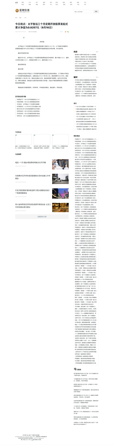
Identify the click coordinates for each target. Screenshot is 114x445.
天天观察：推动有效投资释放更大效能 (85, 360)
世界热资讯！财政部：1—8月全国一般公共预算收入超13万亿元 (91, 272)
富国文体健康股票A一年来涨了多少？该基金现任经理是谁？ (91, 111)
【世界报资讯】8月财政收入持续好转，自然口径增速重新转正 (91, 216)
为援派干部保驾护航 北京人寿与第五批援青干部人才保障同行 (91, 59)
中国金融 (43, 436)
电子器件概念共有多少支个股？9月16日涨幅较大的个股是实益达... (92, 286)
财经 (30, 4)
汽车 (85, 4)
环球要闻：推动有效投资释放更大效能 (85, 358)
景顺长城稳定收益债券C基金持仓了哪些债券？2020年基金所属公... (94, 109)
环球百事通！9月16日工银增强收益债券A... (29, 102)
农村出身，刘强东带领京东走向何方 (84, 304)
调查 (78, 2)
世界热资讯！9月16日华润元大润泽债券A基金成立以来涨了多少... (92, 150)
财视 (23, 4)
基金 (64, 2)
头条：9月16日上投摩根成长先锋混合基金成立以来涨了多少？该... (92, 157)
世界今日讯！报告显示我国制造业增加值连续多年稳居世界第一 (91, 184)
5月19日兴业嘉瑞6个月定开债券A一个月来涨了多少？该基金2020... (94, 106)
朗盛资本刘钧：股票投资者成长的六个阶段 (86, 70)
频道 (64, 4)
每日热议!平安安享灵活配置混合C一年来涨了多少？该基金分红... (92, 159)
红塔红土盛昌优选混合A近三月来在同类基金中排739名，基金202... (94, 114)
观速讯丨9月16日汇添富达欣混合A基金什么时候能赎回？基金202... (92, 182)
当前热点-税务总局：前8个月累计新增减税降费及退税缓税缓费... (92, 338)
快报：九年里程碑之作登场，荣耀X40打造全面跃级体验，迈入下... (92, 345)
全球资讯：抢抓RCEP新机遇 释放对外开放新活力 (87, 232)
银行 (51, 2)
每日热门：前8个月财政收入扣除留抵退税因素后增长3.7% (90, 234)
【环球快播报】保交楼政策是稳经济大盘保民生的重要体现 (90, 363)
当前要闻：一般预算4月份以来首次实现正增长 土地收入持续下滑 (92, 252)
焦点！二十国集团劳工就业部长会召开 (85, 247)
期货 (44, 4)
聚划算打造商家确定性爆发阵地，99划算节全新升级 (88, 263)
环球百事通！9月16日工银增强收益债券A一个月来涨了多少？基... (92, 141)
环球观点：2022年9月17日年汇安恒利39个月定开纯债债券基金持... (92, 161)
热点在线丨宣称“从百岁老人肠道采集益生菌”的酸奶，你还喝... (91, 311)
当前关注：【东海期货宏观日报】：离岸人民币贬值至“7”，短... (91, 236)
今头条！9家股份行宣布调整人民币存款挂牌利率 (87, 223)
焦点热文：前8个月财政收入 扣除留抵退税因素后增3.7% (89, 207)
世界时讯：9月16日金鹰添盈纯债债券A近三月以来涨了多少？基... (92, 155)
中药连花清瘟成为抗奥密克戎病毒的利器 (85, 68)
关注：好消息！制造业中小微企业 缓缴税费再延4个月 (89, 86)
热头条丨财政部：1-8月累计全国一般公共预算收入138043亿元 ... (92, 299)
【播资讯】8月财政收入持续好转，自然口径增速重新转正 (90, 96)
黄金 (37, 4)
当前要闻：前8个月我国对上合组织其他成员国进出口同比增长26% (92, 284)
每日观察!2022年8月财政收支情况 (84, 279)
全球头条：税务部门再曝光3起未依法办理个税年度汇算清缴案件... (92, 220)
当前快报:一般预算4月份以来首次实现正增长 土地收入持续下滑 (91, 238)
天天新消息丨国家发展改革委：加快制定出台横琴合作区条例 (90, 322)
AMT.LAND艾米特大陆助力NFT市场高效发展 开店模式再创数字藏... (92, 63)
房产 (37, 2)
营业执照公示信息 (37, 439)
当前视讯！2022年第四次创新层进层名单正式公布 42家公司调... (92, 93)
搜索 (96, 11)
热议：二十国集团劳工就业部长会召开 (85, 241)
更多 (97, 51)
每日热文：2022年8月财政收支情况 (84, 295)
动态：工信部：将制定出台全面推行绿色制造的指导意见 (89, 268)
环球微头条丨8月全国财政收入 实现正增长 (86, 200)
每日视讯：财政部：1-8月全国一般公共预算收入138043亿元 (91, 302)
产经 (78, 4)
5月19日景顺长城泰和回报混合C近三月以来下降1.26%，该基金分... (93, 124)
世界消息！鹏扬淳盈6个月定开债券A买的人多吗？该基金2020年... (92, 180)
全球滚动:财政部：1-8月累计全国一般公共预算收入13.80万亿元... (92, 293)
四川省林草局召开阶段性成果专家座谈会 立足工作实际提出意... (91, 349)
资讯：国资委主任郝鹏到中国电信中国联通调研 (87, 347)
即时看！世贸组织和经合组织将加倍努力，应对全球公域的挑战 (91, 259)
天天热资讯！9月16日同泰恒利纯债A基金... (29, 113)
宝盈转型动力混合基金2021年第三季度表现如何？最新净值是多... (93, 126)
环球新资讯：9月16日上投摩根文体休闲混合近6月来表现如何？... (92, 164)
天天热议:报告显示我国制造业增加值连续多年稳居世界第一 (90, 80)
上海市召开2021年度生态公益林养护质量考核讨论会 (88, 351)
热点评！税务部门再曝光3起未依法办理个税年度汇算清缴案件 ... (91, 218)
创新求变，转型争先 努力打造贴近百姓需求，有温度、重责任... (91, 57)
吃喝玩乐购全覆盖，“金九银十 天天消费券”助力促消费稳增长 (90, 331)
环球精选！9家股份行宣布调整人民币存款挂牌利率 (88, 229)
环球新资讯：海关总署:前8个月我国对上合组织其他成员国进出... (91, 254)
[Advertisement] (94, 35)
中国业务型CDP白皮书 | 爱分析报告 (84, 61)
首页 (16, 3)
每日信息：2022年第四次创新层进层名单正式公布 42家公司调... (92, 213)
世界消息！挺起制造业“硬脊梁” (83, 354)
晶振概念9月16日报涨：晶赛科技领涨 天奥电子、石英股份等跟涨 (92, 281)
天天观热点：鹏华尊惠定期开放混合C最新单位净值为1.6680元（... (92, 166)
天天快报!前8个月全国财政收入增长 (84, 204)
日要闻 (77, 369)
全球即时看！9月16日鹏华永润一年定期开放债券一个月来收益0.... (92, 168)
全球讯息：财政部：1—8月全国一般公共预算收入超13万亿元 (91, 265)
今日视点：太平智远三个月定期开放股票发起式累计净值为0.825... (92, 143)
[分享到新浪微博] (65, 31)
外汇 (51, 4)
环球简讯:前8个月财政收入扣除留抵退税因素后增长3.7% (89, 245)
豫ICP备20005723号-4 (26, 439)
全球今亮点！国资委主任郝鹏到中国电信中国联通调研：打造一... (92, 342)
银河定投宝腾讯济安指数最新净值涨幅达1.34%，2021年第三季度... (93, 121)
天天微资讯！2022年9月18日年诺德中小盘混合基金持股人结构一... (92, 146)
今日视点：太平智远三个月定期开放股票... (28, 104)
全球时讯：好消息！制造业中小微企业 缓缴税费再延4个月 (90, 202)
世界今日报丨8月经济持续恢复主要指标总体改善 (87, 89)
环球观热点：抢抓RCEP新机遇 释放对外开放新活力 (88, 227)
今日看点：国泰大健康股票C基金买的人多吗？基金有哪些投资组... (94, 129)
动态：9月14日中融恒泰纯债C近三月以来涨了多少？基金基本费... (92, 320)
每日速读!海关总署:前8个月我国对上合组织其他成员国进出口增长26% (93, 261)
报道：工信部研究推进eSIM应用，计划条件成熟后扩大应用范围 (91, 308)
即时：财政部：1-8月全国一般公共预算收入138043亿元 (89, 297)
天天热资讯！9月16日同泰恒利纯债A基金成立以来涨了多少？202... (92, 152)
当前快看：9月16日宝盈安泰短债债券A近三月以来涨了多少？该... (92, 173)
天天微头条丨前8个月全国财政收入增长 (85, 91)
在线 (46, 436)
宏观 (71, 4)
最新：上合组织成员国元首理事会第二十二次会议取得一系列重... (92, 243)
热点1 (57, 4)
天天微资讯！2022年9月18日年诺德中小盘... (29, 106)
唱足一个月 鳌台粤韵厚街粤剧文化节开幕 (85, 324)
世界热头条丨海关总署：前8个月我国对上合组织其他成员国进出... (92, 315)
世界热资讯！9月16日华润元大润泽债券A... (29, 111)
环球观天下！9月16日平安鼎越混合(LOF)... (29, 99)
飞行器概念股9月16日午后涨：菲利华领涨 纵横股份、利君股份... (92, 288)
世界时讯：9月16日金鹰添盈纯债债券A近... (29, 116)
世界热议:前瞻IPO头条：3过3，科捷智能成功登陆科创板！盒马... (92, 340)
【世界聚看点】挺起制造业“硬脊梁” (84, 356)
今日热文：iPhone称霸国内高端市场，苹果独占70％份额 (89, 313)
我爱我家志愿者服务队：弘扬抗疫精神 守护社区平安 (88, 66)
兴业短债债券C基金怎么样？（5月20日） (87, 119)
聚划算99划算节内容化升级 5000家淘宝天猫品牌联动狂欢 (90, 54)
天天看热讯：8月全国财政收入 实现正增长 (86, 82)
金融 (44, 2)
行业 (30, 2)
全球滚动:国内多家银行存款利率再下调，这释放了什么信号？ (91, 336)
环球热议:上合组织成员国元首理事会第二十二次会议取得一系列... (92, 256)
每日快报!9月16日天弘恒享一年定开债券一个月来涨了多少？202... (92, 177)
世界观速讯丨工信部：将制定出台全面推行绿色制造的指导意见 (91, 270)
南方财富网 (34, 31)
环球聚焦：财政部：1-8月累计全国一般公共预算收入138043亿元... (92, 290)
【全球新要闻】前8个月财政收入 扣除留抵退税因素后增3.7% (91, 84)
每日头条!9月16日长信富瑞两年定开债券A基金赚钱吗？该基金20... (92, 148)
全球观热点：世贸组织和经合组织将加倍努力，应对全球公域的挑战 (92, 250)
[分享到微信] (68, 31)
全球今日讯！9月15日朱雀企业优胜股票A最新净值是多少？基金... (92, 318)
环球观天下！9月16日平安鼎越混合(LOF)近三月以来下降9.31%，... (92, 139)
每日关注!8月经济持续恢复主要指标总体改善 (86, 195)
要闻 (23, 2)
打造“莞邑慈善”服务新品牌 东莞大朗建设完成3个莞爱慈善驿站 (91, 329)
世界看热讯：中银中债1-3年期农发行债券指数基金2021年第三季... (92, 175)
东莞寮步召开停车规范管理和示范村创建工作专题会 (88, 327)
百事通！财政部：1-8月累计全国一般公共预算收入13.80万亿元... (92, 277)
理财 (71, 2)
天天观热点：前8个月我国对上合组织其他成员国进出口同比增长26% (93, 275)
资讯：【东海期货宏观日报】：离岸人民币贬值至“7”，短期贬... (91, 225)
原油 (57, 2)
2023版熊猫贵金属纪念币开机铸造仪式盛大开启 (87, 333)
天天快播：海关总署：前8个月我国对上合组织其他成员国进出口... (92, 306)
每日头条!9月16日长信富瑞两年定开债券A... (29, 109)
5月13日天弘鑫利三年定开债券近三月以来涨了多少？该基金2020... (93, 116)
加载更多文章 (41, 217)
